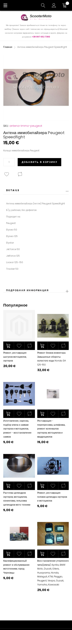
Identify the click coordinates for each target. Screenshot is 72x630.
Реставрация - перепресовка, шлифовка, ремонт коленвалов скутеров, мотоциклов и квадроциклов (51, 428)
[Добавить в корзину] (8, 346)
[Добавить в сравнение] (29, 346)
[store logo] (36, 17)
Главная (7, 47)
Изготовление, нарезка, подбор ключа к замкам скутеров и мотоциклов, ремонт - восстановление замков (17, 428)
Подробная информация (27, 290)
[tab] (36, 191)
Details (13, 190)
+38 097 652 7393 (41, 36)
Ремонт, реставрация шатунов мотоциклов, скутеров (14, 356)
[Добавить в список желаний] (19, 346)
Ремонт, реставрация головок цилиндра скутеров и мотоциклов (52, 496)
